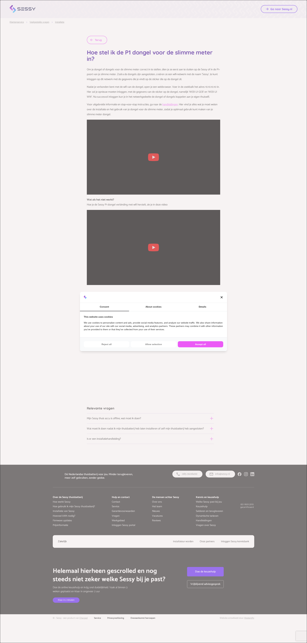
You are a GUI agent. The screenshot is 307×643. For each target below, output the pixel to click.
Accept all (200, 344)
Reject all (107, 344)
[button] (221, 297)
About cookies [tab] (153, 306)
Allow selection (153, 344)
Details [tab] (202, 306)
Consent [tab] (104, 306)
